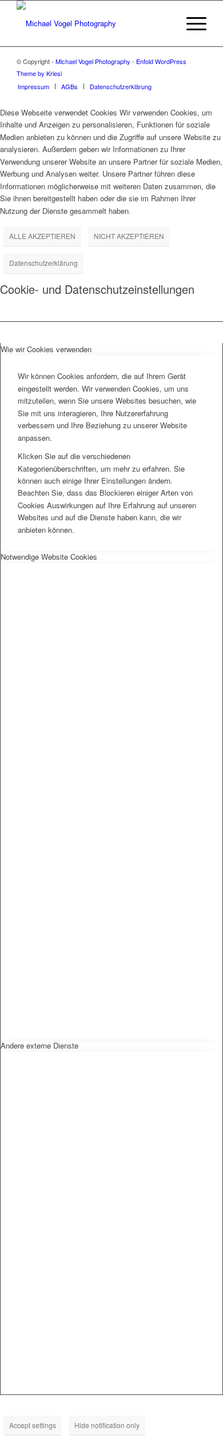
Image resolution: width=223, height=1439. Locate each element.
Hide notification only (107, 1425)
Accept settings (32, 1425)
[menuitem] (164, 23)
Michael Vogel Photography (92, 61)
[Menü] (190, 23)
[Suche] (164, 23)
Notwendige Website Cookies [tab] (49, 556)
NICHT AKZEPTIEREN (129, 236)
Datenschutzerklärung (43, 263)
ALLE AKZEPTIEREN (42, 236)
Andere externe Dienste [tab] (39, 1045)
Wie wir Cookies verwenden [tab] (46, 349)
